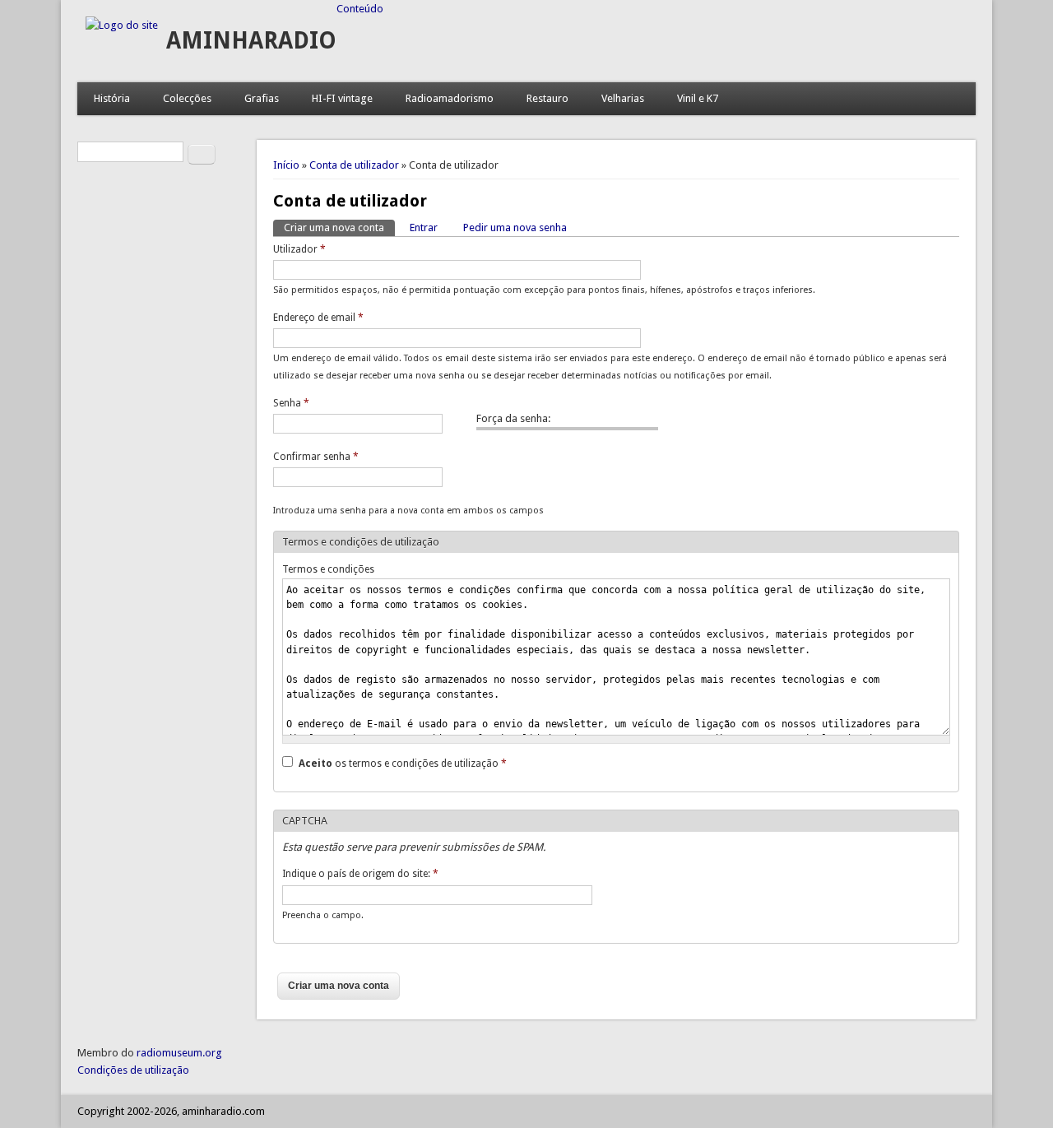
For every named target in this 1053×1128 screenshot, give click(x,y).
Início (286, 165)
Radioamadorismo (450, 98)
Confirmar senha (316, 456)
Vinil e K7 (697, 98)
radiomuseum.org (179, 1053)
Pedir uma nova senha (515, 227)
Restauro (547, 98)
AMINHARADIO (251, 40)
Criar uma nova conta (339, 227)
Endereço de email (318, 317)
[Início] (122, 25)
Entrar (424, 227)
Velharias (622, 98)
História (112, 98)
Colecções (187, 98)
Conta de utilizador (354, 165)
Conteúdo (359, 8)
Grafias (261, 98)
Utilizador (299, 249)
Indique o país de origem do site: (360, 874)
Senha (291, 403)
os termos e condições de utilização (403, 763)
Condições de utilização (133, 1070)
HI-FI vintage (342, 98)
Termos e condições (328, 569)
